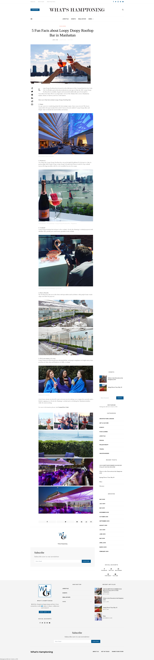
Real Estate (82, 19)
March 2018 (102, 547)
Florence (101, 486)
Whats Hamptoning (62, 543)
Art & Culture (104, 423)
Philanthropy (103, 444)
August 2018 (103, 525)
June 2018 (102, 534)
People (101, 440)
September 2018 (104, 521)
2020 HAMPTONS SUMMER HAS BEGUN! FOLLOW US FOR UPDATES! (112, 590)
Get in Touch (41, 1)
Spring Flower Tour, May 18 (115, 387)
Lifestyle (66, 19)
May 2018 (102, 538)
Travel (101, 449)
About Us (32, 1)
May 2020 (102, 499)
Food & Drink (62, 26)
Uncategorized (104, 453)
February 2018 (103, 551)
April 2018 (102, 542)
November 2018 (104, 512)
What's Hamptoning (41, 652)
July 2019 (102, 503)
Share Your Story (51, 1)
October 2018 (103, 516)
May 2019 (102, 508)
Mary (100, 481)
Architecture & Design (106, 418)
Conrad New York (63, 407)
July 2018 (102, 529)
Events (73, 19)
